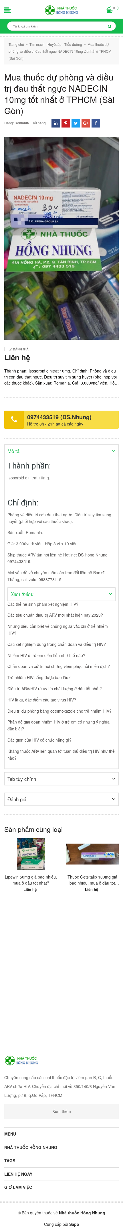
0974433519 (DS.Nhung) (59, 417)
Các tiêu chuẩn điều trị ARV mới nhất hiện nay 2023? (55, 615)
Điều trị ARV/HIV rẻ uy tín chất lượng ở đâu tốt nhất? (54, 688)
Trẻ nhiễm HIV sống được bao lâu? (39, 677)
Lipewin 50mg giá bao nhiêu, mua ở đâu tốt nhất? (31, 880)
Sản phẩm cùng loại (33, 829)
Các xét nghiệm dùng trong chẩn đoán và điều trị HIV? (56, 644)
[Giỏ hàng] (109, 10)
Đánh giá (20, 349)
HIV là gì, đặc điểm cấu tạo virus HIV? (41, 700)
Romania (22, 122)
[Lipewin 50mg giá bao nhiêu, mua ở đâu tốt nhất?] (30, 854)
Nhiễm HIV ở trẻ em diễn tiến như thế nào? (46, 655)
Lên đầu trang (64, 1222)
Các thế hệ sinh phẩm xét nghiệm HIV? (42, 604)
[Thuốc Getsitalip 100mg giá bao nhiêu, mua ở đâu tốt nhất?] (92, 854)
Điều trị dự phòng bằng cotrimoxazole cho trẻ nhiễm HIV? (59, 711)
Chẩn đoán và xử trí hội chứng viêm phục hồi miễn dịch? (58, 666)
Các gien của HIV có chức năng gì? (39, 740)
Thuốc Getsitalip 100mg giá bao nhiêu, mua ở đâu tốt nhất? (92, 880)
